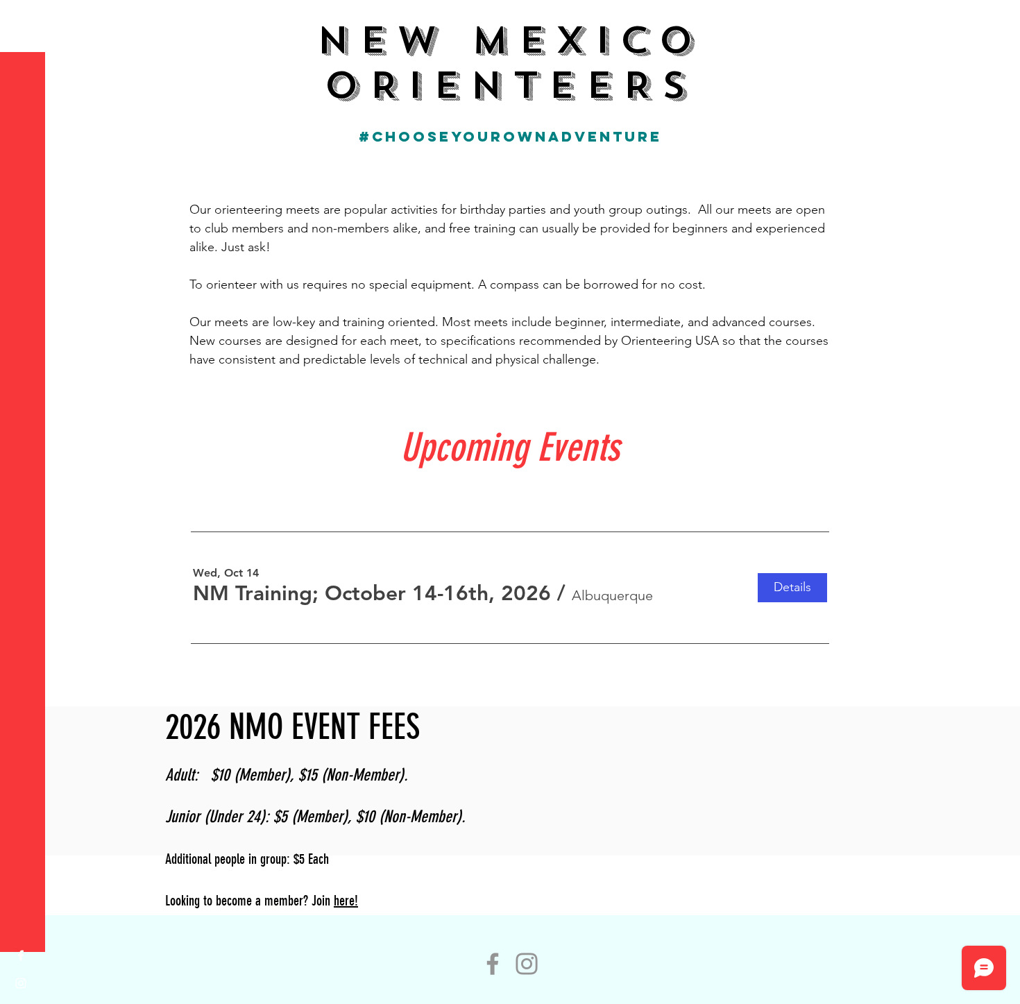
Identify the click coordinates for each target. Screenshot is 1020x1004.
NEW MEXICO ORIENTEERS (509, 62)
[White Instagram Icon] (21, 983)
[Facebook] (492, 963)
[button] (24, 20)
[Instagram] (526, 963)
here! (346, 900)
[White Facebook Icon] (21, 955)
